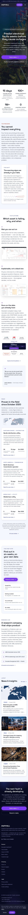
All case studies (13, 533)
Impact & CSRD (5, 852)
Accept (12, 912)
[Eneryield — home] (5, 4)
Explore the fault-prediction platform (14, 62)
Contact (3, 874)
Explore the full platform (13, 360)
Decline (5, 912)
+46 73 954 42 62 (5, 899)
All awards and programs (7, 665)
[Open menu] (25, 4)
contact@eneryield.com (6, 897)
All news (23, 681)
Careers (3, 871)
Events (3, 869)
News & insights (5, 867)
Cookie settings (5, 886)
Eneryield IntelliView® (6, 847)
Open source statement (6, 884)
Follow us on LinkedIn (8, 839)
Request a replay (10, 579)
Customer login (4, 856)
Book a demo (13, 57)
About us (3, 864)
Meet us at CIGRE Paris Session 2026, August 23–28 (14, 1)
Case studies (4, 849)
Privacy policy (4, 881)
